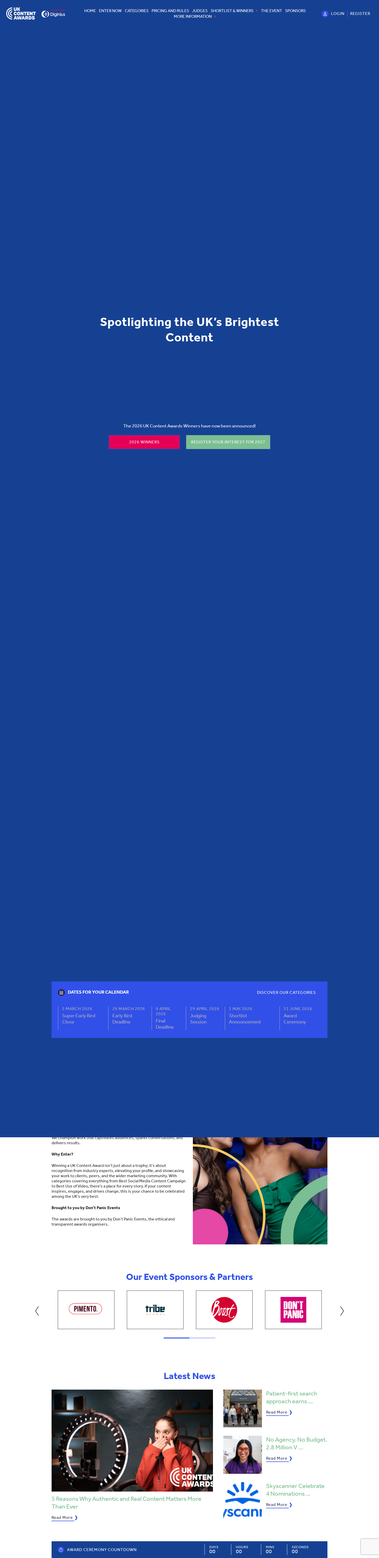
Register (360, 13)
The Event (271, 11)
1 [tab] (177, 1338)
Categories (137, 11)
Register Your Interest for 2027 (228, 442)
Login (337, 13)
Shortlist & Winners (232, 11)
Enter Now (110, 11)
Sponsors (295, 11)
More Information (193, 16)
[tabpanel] (86, 1309)
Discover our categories (286, 992)
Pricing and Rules (170, 11)
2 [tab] (202, 1338)
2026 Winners (144, 442)
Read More (62, 1517)
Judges (200, 11)
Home (90, 11)
